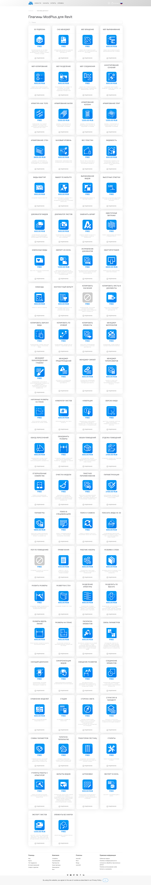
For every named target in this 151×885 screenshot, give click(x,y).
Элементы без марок (63, 815)
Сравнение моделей (40, 699)
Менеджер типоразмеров (111, 360)
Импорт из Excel (63, 250)
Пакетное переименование (87, 475)
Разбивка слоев (111, 550)
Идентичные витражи (111, 214)
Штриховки (87, 774)
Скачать (46, 3)
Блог (53, 869)
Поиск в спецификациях (63, 513)
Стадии (63, 699)
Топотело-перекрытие (63, 738)
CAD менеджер (63, 29)
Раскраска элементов (87, 622)
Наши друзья (55, 867)
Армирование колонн (87, 103)
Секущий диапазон (39, 662)
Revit (77, 860)
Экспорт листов (39, 815)
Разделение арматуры (87, 585)
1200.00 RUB (63, 120)
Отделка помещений (111, 438)
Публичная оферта (105, 858)
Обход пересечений (39, 438)
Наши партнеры (56, 865)
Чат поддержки (32, 863)
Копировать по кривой (63, 324)
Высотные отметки (111, 177)
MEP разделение (63, 66)
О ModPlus (55, 858)
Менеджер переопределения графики (39, 360)
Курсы (30, 860)
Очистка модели (63, 475)
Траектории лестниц (87, 738)
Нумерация (87, 401)
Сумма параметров (39, 738)
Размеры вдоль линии (39, 622)
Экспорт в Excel (111, 774)
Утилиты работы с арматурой (39, 774)
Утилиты (111, 738)
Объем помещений (87, 438)
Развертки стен (63, 586)
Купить (53, 3)
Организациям (56, 860)
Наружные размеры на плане (39, 401)
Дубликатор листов (63, 214)
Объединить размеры (63, 438)
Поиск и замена (87, 513)
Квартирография (111, 250)
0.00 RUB (116, 3)
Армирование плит (111, 103)
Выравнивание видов (87, 177)
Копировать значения (87, 287)
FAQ (29, 858)
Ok (105, 880)
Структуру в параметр (111, 699)
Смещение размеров (87, 662)
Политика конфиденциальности (108, 860)
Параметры (40, 513)
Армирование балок (63, 103)
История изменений (33, 865)
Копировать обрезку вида (39, 324)
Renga (77, 863)
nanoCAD (78, 865)
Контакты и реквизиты (106, 869)
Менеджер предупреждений (63, 360)
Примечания (63, 550)
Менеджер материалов (111, 324)
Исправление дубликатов (87, 250)
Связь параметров (111, 622)
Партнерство (55, 863)
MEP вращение (87, 29)
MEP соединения (87, 66)
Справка (61, 3)
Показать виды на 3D (111, 513)
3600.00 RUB (39, 157)
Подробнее (40, 58)
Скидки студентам (33, 867)
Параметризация (111, 475)
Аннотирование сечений (111, 66)
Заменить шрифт (87, 214)
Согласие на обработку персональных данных (110, 863)
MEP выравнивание (111, 29)
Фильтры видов (63, 774)
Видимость (111, 140)
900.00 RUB (63, 231)
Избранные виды (39, 250)
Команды (39, 287)
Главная (30, 10)
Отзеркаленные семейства (39, 475)
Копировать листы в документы (111, 287)
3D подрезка (39, 29)
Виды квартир (39, 177)
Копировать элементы (87, 324)
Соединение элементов (111, 662)
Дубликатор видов (39, 214)
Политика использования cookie (108, 867)
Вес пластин (87, 140)
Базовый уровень (63, 140)
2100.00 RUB (111, 454)
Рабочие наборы (87, 550)
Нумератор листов (63, 401)
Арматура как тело (39, 103)
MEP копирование (40, 66)
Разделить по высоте (111, 585)
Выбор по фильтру (63, 177)
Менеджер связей (87, 360)
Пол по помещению (39, 550)
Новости (38, 3)
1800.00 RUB (39, 530)
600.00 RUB (111, 46)
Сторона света (87, 699)
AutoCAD (78, 858)
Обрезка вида (111, 401)
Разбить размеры (39, 586)
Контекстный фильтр (63, 287)
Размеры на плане (63, 622)
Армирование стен (39, 140)
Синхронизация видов (63, 662)
